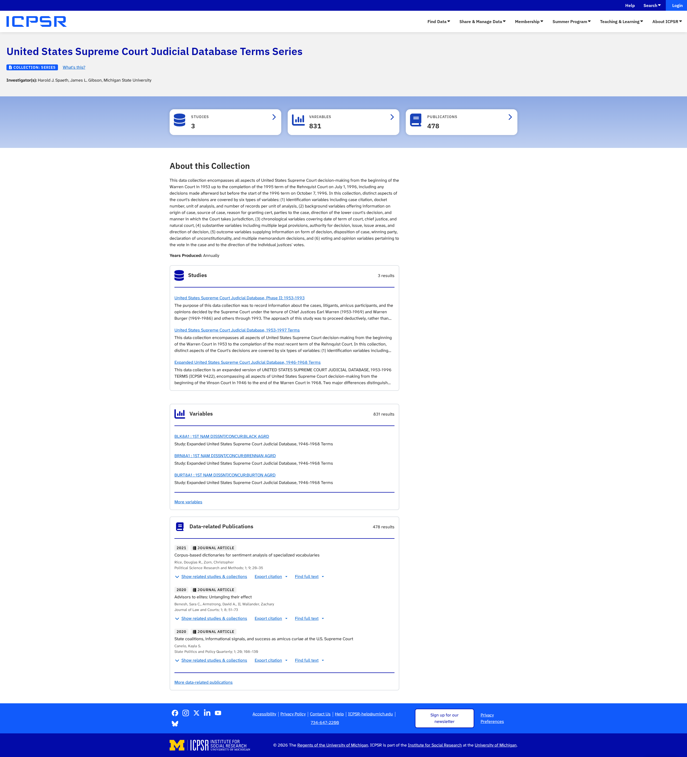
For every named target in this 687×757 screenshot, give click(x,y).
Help (630, 5)
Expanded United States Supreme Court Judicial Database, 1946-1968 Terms (247, 362)
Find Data (437, 21)
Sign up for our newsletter (444, 718)
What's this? (74, 67)
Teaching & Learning (620, 21)
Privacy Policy (293, 714)
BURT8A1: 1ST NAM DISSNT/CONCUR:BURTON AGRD (225, 475)
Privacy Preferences (492, 718)
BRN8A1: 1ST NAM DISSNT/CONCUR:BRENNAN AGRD (225, 455)
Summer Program (570, 21)
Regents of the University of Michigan (332, 745)
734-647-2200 (325, 722)
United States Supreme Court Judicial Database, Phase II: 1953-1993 (239, 298)
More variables (188, 502)
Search (650, 5)
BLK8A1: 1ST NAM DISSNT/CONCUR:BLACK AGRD (221, 436)
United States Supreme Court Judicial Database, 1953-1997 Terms (237, 330)
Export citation (268, 576)
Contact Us (320, 714)
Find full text (307, 576)
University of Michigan (496, 745)
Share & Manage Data (480, 21)
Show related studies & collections (214, 576)
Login (676, 5)
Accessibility (264, 714)
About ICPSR (665, 21)
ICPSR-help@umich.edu (370, 714)
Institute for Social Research (435, 745)
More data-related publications (203, 682)
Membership (527, 21)
